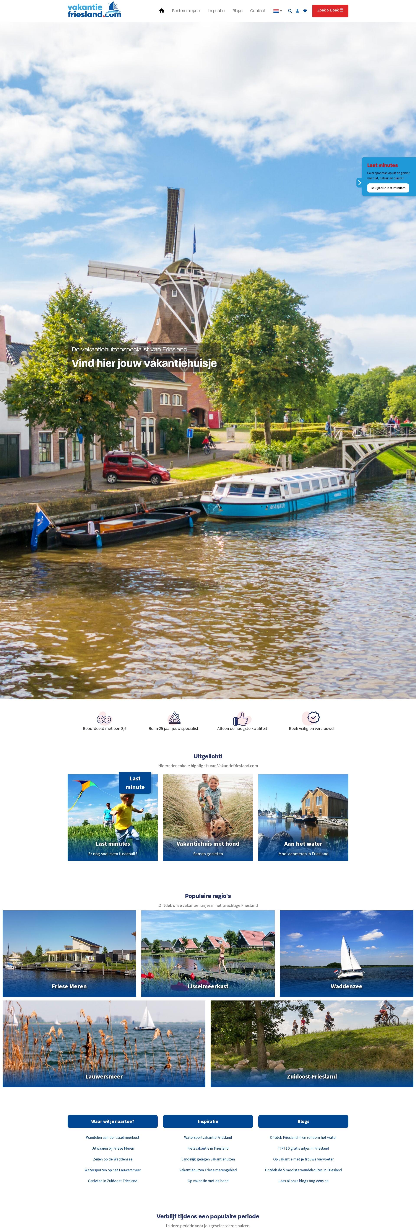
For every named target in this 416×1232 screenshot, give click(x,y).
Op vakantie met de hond (208, 1181)
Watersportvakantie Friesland (208, 1137)
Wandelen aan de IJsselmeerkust (112, 1137)
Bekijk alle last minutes (388, 188)
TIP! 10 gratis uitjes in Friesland (303, 1148)
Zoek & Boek (328, 11)
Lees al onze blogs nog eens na (303, 1181)
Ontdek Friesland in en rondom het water (303, 1137)
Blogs (237, 11)
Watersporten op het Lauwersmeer (112, 1170)
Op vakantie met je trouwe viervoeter (303, 1159)
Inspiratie (216, 11)
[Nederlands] (278, 11)
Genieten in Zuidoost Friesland (112, 1181)
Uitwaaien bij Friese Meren (112, 1148)
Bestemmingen (186, 11)
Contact (258, 11)
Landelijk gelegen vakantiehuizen (208, 1159)
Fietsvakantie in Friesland (208, 1148)
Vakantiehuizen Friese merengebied (208, 1170)
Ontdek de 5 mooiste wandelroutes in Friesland (303, 1170)
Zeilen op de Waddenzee (112, 1159)
